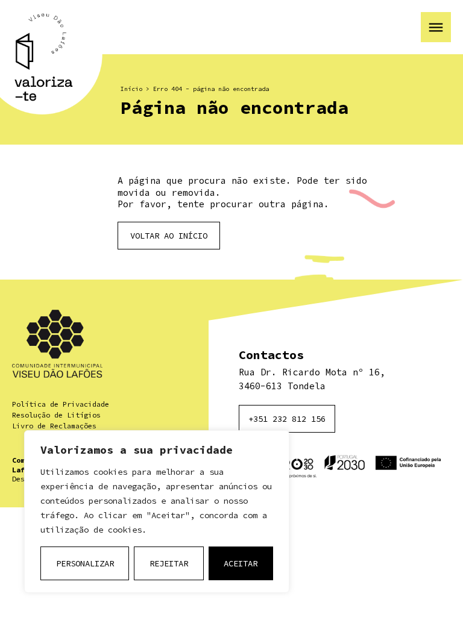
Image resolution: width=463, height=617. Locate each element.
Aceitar (240, 563)
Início (131, 89)
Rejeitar (169, 563)
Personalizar (85, 563)
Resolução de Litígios (56, 414)
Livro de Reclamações (54, 425)
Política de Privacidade (60, 404)
